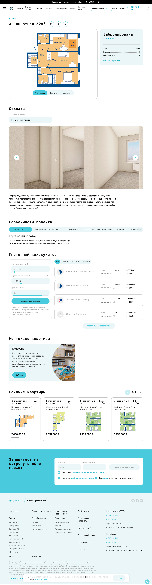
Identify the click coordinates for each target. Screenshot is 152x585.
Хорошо (119, 578)
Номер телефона (89, 462)
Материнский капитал (39, 529)
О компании (60, 518)
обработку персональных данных (82, 478)
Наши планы (14, 511)
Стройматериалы (61, 8)
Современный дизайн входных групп (97, 229)
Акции (11, 556)
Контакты (49, 8)
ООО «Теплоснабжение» (63, 532)
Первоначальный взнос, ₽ (20, 276)
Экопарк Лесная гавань (17, 545)
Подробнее (91, 2)
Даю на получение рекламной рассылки (116, 478)
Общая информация (62, 522)
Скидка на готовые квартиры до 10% (67, 2)
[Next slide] (135, 157)
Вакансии (58, 526)
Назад (13, 19)
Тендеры (73, 8)
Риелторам (36, 556)
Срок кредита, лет (17, 288)
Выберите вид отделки (17, 115)
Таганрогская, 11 (14, 542)
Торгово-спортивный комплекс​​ (46, 229)
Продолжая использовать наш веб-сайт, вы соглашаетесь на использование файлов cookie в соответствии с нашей (69, 578)
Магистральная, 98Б (16, 539)
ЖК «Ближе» (13, 535)
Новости (81, 549)
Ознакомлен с (83, 472)
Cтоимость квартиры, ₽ (19, 264)
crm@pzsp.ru (111, 519)
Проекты (20, 8)
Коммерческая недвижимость (61, 512)
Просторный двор (71, 229)
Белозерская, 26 (14, 532)
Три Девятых (13, 522)
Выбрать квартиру (118, 8)
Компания (40, 8)
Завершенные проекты (41, 511)
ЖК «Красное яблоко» (16, 549)
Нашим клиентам (85, 542)
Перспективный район (20, 229)
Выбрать (19, 375)
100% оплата (36, 526)
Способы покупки (28, 8)
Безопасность (136, 229)
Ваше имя (61, 462)
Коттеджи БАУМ (81, 8)
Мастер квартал (14, 526)
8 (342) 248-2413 (135, 8)
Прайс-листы (83, 511)
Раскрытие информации (63, 529)
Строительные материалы (84, 519)
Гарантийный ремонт (87, 535)
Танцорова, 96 (14, 529)
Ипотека (35, 522)
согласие (105, 478)
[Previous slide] (16, 157)
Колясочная (121, 229)
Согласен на (78, 478)
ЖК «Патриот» (108, 38)
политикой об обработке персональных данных (88, 472)
